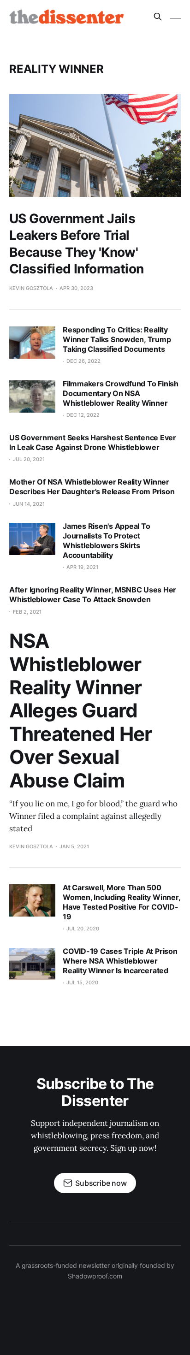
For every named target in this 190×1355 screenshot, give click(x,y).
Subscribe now (101, 1183)
